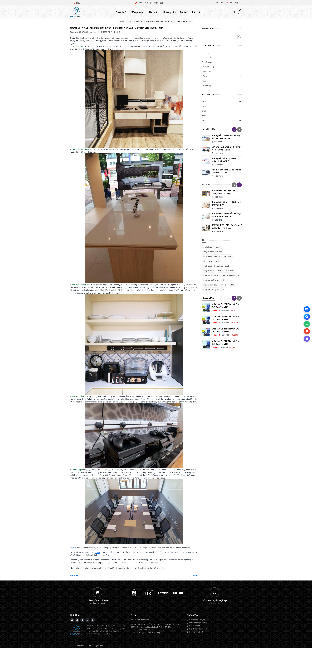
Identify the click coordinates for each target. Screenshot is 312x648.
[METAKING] (77, 12)
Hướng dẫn (169, 12)
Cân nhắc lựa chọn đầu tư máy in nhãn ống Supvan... (226, 148)
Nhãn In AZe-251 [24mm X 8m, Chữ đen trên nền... (225, 318)
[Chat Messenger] (307, 317)
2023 (204, 116)
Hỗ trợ (204, 76)
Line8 (218, 247)
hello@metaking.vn (154, 632)
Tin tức (184, 12)
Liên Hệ (132, 615)
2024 (204, 111)
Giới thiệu (121, 12)
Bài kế (195, 575)
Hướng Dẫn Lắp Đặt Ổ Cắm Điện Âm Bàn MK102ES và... (226, 137)
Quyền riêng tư (195, 626)
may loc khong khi (211, 275)
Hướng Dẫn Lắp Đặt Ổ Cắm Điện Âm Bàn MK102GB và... (226, 215)
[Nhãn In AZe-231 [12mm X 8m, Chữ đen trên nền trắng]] (206, 344)
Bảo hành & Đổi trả (197, 632)
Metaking (75, 615)
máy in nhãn (208, 270)
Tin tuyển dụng (208, 67)
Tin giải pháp (207, 62)
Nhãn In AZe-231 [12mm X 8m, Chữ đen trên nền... (225, 342)
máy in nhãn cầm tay (212, 251)
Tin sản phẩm (207, 57)
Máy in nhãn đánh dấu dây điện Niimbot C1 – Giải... (226, 171)
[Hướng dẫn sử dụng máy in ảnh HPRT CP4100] (206, 205)
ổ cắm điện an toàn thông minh (217, 256)
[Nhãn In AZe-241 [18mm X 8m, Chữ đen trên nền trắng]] (206, 332)
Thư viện (154, 12)
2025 (204, 106)
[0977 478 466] (307, 324)
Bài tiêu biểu (208, 129)
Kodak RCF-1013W (226, 270)
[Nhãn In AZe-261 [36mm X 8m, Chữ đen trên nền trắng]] (206, 307)
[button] (234, 129)
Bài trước (74, 575)
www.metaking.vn (138, 632)
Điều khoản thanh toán (198, 629)
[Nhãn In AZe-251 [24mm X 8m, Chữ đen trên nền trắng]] (206, 320)
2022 (204, 120)
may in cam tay (210, 285)
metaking (207, 247)
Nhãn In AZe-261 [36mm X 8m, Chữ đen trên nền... (225, 305)
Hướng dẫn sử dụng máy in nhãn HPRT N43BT (224, 160)
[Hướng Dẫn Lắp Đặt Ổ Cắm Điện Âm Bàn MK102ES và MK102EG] (206, 138)
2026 (204, 101)
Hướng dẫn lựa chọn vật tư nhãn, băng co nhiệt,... (224, 192)
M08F (232, 285)
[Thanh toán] (307, 339)
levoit (223, 285)
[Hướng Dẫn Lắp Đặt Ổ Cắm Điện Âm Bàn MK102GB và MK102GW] (206, 216)
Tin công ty (206, 52)
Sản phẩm (137, 12)
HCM (78, 3)
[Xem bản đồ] (307, 331)
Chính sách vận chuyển (198, 623)
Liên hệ (196, 12)
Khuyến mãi (206, 71)
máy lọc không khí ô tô (213, 289)
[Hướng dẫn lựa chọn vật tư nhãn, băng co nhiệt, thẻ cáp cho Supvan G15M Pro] (206, 193)
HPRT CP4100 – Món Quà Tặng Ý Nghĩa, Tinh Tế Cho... (226, 226)
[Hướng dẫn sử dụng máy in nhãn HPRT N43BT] (206, 161)
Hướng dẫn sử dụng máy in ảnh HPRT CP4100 (226, 203)
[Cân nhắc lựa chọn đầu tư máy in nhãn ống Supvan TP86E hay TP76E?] (206, 149)
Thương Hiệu (207, 86)
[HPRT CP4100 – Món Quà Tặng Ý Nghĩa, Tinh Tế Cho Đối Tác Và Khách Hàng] (206, 228)
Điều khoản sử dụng (197, 620)
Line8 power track (211, 261)
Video (204, 81)
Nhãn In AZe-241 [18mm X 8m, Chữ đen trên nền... (225, 330)
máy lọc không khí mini (213, 280)
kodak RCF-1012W (231, 275)
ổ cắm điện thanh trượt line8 (216, 266)
